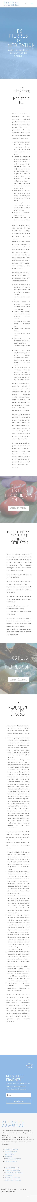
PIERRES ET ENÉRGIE (11, 1149)
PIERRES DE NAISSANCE (12, 1170)
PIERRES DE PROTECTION (13, 1159)
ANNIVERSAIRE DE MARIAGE (14, 1173)
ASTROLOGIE (9, 1175)
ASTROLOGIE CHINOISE (12, 1177)
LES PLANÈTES (9, 1154)
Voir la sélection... (18, 508)
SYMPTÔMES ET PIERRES (13, 1180)
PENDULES (8, 1156)
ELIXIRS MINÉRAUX (11, 1151)
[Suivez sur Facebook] (27, 1196)
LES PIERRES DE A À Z (12, 1168)
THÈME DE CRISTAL (11, 1161)
